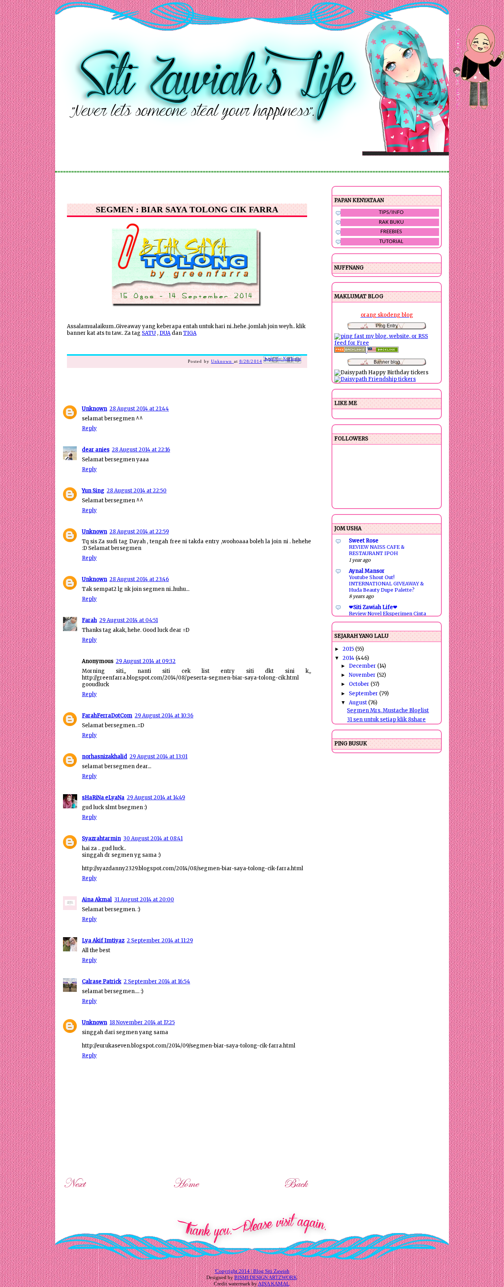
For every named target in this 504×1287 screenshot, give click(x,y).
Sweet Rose (363, 540)
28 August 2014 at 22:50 (137, 490)
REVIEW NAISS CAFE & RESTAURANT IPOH (376, 550)
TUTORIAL (391, 242)
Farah (89, 620)
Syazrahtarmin (101, 838)
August (358, 702)
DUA (164, 333)
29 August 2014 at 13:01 (158, 756)
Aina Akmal (97, 899)
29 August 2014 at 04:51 (128, 620)
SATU (149, 333)
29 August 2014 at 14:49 (156, 797)
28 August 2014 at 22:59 (139, 531)
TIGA (189, 333)
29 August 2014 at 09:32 (146, 661)
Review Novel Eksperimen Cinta (387, 614)
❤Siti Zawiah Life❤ (373, 607)
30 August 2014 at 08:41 (153, 838)
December (363, 666)
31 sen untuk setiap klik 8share (386, 719)
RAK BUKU (391, 222)
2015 (349, 649)
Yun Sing (93, 490)
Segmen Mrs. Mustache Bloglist (388, 710)
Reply (89, 428)
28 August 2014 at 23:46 (139, 579)
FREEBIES (391, 232)
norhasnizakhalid (104, 756)
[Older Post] (297, 1189)
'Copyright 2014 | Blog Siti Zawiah (252, 1271)
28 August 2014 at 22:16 (141, 449)
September (364, 693)
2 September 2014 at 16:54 (157, 981)
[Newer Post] (76, 1189)
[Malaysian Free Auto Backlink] (382, 350)
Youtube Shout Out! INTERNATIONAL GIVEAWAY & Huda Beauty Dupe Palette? (386, 583)
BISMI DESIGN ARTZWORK (265, 1277)
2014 (349, 658)
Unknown (94, 408)
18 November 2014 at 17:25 (142, 1022)
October (360, 684)
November (363, 675)
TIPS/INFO (391, 212)
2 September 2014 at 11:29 (160, 940)
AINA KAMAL (273, 1284)
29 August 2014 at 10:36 (164, 715)
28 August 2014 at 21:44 (139, 408)
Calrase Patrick (101, 981)
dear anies (95, 449)
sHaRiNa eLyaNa (103, 797)
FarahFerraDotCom (107, 715)
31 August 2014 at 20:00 (144, 899)
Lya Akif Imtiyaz (103, 940)
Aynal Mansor (367, 571)
